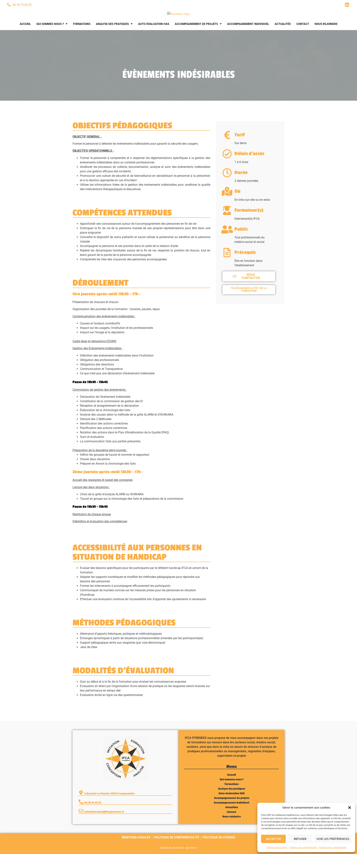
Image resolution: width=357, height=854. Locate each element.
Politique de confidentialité (303, 847)
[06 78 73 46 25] (9, 4)
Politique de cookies (276, 847)
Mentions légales (136, 837)
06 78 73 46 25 (21, 5)
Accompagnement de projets (196, 24)
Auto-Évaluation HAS (153, 24)
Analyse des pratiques (112, 24)
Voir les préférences (332, 839)
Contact (302, 24)
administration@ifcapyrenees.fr (104, 811)
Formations (81, 24)
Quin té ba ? (191, 848)
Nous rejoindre (326, 24)
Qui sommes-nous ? (50, 24)
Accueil (25, 24)
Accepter (273, 839)
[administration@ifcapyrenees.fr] (81, 811)
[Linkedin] (347, 4)
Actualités (283, 24)
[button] (349, 807)
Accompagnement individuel (248, 24)
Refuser (300, 839)
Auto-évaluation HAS (231, 793)
